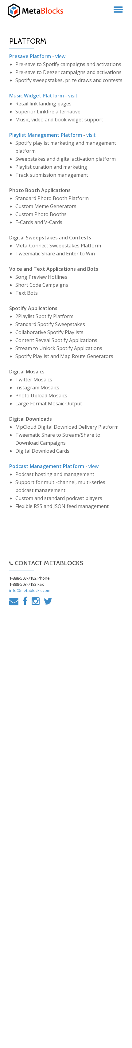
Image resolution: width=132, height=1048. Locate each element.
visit (72, 95)
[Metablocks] (38, 11)
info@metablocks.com (29, 590)
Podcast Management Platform (46, 466)
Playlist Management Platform (45, 135)
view (60, 56)
